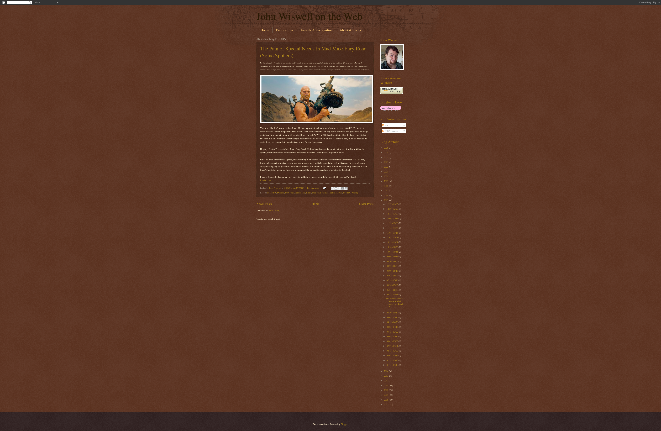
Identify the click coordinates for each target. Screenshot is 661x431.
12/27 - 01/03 (392, 204)
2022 (386, 166)
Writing (355, 192)
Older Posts (366, 204)
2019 (386, 181)
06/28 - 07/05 (392, 285)
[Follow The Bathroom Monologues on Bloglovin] (390, 110)
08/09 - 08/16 (392, 270)
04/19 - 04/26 (392, 322)
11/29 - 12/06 (392, 223)
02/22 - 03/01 (392, 346)
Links (308, 192)
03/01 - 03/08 (392, 341)
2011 (386, 385)
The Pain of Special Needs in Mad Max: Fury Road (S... (394, 302)
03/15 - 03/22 (392, 331)
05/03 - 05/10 (392, 317)
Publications (284, 30)
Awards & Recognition (317, 30)
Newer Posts (264, 204)
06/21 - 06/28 (392, 289)
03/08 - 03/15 (392, 336)
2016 (386, 195)
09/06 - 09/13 (392, 256)
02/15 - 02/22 (392, 350)
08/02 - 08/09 (392, 275)
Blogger (344, 424)
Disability (271, 192)
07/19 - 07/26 (392, 280)
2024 (386, 157)
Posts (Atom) (274, 210)
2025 (386, 152)
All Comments (391, 131)
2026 (386, 147)
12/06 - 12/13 (392, 218)
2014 (386, 371)
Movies (339, 192)
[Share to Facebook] (342, 188)
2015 (386, 200)
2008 (386, 399)
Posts (387, 125)
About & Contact (352, 30)
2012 (386, 380)
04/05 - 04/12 (392, 326)
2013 (386, 375)
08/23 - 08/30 (392, 265)
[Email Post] (324, 187)
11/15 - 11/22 (392, 227)
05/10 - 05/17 (392, 312)
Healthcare (300, 192)
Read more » (265, 180)
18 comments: (313, 187)
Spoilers (346, 192)
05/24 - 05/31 (392, 294)
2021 (386, 171)
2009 (386, 394)
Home (265, 30)
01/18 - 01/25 (392, 360)
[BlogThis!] (336, 188)
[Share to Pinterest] (346, 188)
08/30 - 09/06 (392, 261)
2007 (386, 404)
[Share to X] (339, 188)
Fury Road (289, 192)
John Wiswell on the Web (309, 16)
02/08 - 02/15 (392, 355)
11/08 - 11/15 (392, 232)
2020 (386, 176)
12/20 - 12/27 (392, 208)
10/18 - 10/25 (392, 247)
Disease (280, 192)
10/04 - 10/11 (392, 251)
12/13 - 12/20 (392, 213)
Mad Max (316, 192)
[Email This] (332, 188)
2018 (386, 185)
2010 (386, 390)
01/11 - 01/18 (392, 364)
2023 (386, 162)
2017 (386, 190)
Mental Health (328, 192)
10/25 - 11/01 (392, 242)
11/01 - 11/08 (392, 237)
